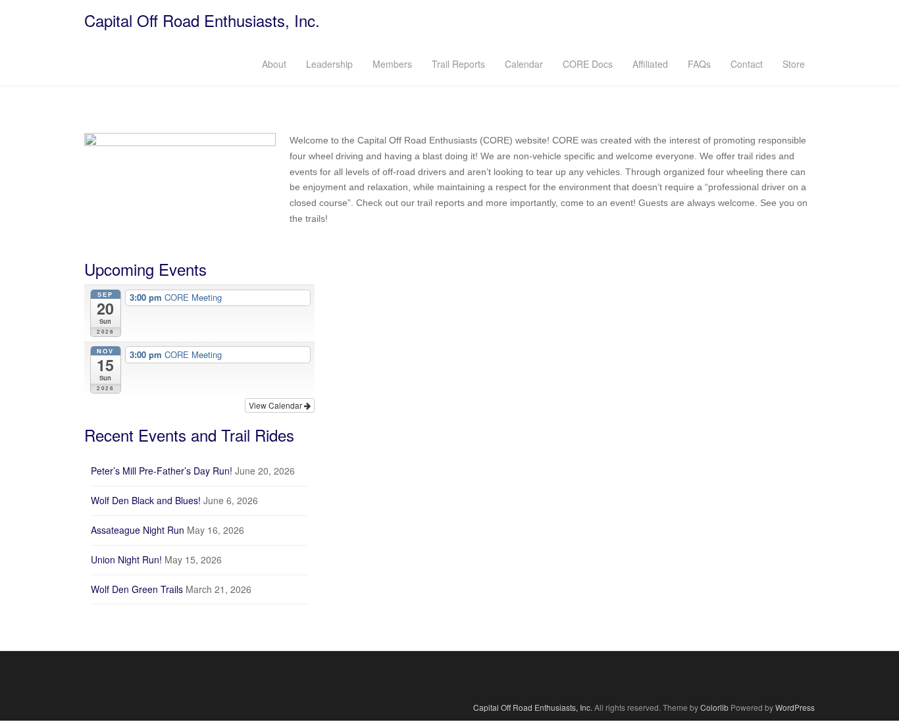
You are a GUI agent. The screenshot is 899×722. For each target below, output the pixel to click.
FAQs (699, 63)
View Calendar (276, 405)
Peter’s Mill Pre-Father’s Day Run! (161, 470)
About (274, 63)
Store (794, 63)
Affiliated (650, 63)
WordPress (795, 707)
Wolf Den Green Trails (137, 589)
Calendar (524, 63)
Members (392, 63)
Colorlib (714, 707)
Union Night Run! (126, 559)
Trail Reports (458, 63)
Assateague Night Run (137, 529)
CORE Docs (588, 63)
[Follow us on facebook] (450, 676)
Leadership (329, 63)
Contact (747, 63)
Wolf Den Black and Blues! (146, 500)
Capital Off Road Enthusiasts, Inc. (202, 20)
